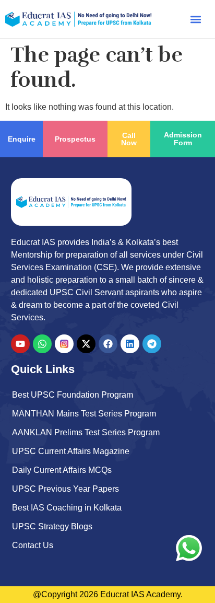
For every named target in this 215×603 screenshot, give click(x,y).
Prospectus (75, 139)
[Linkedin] (130, 343)
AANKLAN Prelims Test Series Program (86, 432)
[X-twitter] (86, 343)
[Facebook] (108, 343)
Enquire (21, 139)
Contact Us (32, 545)
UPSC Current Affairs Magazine (70, 451)
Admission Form (183, 139)
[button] (196, 19)
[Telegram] (151, 343)
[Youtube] (20, 343)
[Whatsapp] (42, 343)
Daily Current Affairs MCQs (62, 470)
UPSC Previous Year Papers (65, 488)
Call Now (129, 139)
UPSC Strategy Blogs (52, 526)
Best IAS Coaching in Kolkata (67, 507)
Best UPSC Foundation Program (72, 394)
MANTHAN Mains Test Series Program (84, 413)
